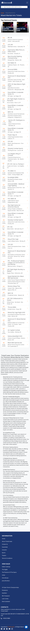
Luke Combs (5, 598)
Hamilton (4, 593)
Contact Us (5, 544)
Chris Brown (5, 578)
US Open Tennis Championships (10, 587)
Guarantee (5, 547)
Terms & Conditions (7, 558)
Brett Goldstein (6, 601)
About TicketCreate (7, 541)
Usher (3, 575)
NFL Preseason (6, 596)
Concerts (4, 550)
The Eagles (5, 569)
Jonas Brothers (6, 580)
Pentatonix (5, 590)
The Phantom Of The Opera (9, 572)
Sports (3, 552)
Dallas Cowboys (6, 566)
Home (2, 13)
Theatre (4, 555)
